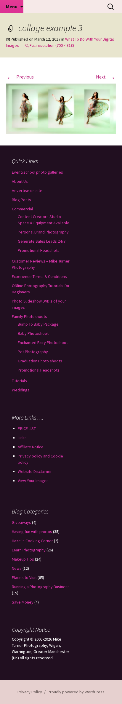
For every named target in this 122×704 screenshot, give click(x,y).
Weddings (21, 390)
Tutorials (19, 380)
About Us (20, 181)
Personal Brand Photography (43, 232)
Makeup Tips (23, 559)
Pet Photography (33, 351)
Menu (11, 6)
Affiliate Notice (31, 446)
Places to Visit (24, 577)
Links (22, 437)
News (17, 568)
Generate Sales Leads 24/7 (41, 241)
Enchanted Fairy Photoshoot (43, 342)
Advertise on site (27, 190)
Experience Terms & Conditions (39, 276)
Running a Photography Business (41, 586)
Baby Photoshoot (33, 333)
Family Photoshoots (29, 316)
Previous (20, 77)
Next (106, 77)
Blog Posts (21, 199)
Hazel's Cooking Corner (32, 540)
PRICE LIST (27, 428)
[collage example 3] (61, 108)
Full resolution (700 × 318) (52, 45)
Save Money (22, 602)
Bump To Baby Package (38, 324)
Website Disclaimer (35, 471)
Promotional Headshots (39, 250)
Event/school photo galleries (37, 172)
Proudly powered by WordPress (76, 692)
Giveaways (21, 522)
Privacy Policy (29, 692)
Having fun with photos (32, 531)
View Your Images (33, 480)
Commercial (22, 209)
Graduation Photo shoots (40, 361)
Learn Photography (29, 550)
